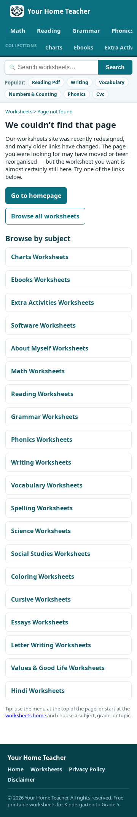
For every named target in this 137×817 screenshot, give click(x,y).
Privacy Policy (87, 769)
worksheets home (25, 715)
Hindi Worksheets (38, 690)
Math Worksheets (38, 371)
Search (115, 67)
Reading (49, 30)
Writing (79, 82)
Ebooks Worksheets (40, 280)
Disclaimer (21, 779)
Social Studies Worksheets (50, 553)
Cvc (100, 94)
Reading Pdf (46, 82)
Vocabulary (111, 82)
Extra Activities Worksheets (52, 302)
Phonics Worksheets (41, 439)
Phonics (77, 94)
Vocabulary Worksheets (47, 485)
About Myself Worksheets (49, 348)
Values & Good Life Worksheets (58, 668)
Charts (53, 47)
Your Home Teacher (59, 11)
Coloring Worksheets (42, 576)
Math (17, 30)
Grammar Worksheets (44, 416)
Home (16, 769)
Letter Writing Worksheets (51, 645)
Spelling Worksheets (42, 508)
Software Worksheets (43, 325)
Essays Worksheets (39, 622)
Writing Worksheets (41, 462)
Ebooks (83, 47)
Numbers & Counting (33, 94)
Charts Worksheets (39, 257)
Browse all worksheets (45, 216)
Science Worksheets (41, 531)
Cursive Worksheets (41, 599)
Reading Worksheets (42, 394)
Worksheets (18, 111)
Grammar (86, 30)
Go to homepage (36, 195)
